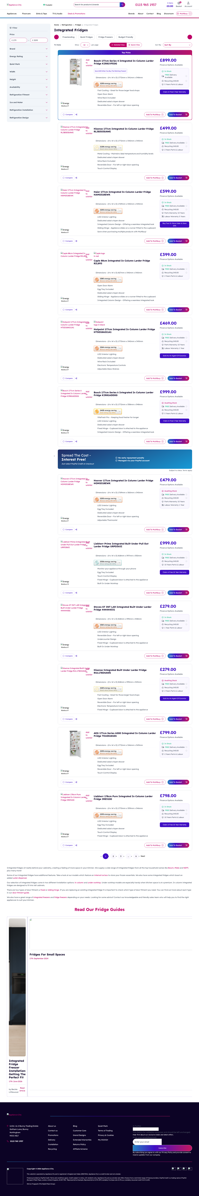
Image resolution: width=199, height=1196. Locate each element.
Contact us (53, 1130)
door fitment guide (20, 893)
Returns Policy (79, 1144)
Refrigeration (67, 25)
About (140, 13)
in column (79, 882)
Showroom (169, 13)
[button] (108, 85)
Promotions (53, 1135)
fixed (43, 890)
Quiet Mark (103, 1126)
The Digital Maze (44, 1184)
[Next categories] (189, 37)
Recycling (52, 1149)
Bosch (171, 868)
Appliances (12, 13)
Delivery (51, 1140)
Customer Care (79, 1130)
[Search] (122, 4)
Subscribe (162, 1148)
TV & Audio (57, 13)
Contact (150, 13)
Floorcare (26, 13)
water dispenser (20, 878)
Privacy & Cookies (106, 1135)
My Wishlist (103, 1140)
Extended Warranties (82, 1140)
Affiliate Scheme (80, 1149)
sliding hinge (53, 890)
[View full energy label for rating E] (75, 104)
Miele (177, 868)
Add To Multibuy (154, 114)
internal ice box (101, 875)
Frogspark (35, 1184)
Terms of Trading (105, 1130)
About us (52, 1126)
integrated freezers (41, 897)
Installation (53, 1144)
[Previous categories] (56, 37)
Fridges (78, 25)
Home (56, 25)
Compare (69, 114)
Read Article (22, 1089)
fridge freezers (60, 897)
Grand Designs (79, 1135)
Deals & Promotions (76, 13)
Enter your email (145, 1137)
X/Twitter (137, 1126)
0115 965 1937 (145, 5)
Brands (131, 13)
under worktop (94, 882)
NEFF (185, 868)
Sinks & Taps (41, 13)
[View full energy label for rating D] (75, 431)
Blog (159, 13)
